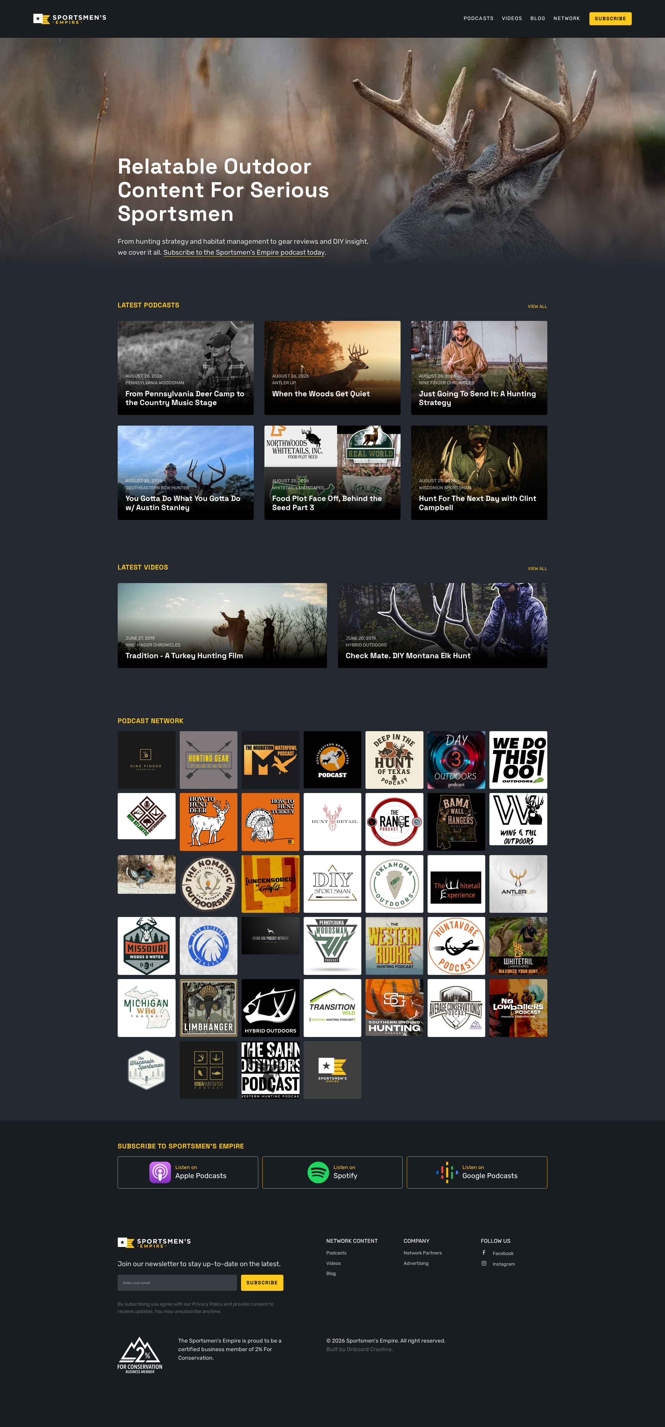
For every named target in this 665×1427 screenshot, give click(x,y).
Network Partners (423, 1253)
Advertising (416, 1263)
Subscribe (611, 19)
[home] (69, 18)
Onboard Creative (369, 1349)
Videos (512, 18)
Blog (538, 18)
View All (537, 306)
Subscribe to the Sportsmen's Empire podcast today (243, 252)
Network (567, 18)
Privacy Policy (208, 1304)
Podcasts (479, 18)
